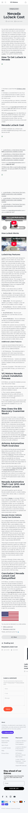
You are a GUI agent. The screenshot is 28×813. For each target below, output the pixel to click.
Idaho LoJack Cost (8, 626)
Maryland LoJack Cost (9, 647)
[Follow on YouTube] (14, 797)
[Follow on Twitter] (7, 797)
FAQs (3, 750)
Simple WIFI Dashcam (21, 765)
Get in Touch (5, 745)
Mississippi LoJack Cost (9, 629)
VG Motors (22, 599)
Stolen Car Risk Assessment (5, 741)
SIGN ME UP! (14, 788)
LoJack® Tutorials (6, 748)
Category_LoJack (14, 8)
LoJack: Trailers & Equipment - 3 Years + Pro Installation (21, 761)
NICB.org (11, 454)
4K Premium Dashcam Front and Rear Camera (20, 755)
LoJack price (10, 113)
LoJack (3, 258)
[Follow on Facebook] (3, 797)
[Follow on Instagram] (10, 797)
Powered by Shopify (15, 808)
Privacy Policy (11, 682)
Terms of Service (20, 682)
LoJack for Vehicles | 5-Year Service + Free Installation (21, 748)
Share (15, 637)
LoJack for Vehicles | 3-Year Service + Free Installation (21, 742)
